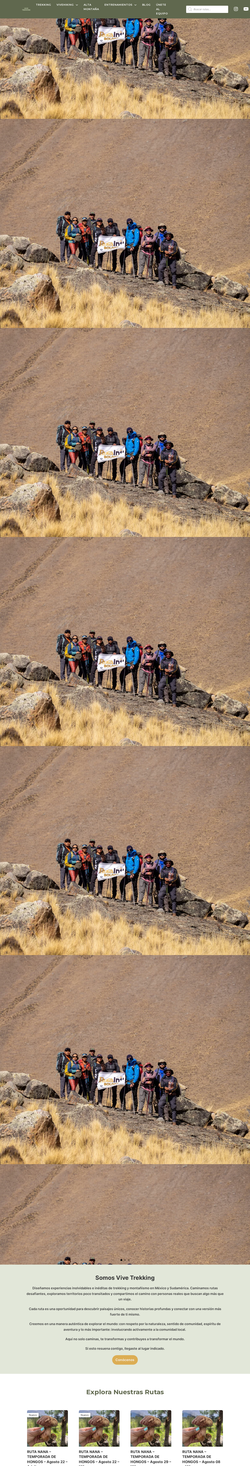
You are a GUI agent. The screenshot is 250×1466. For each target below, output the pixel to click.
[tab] (121, 1260)
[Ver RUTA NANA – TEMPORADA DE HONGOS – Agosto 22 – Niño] (99, 1428)
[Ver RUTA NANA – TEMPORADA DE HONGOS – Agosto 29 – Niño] (150, 1428)
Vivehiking (65, 4)
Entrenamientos (118, 4)
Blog (146, 4)
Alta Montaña (91, 7)
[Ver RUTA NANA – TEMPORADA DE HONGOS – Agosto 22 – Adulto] (47, 1428)
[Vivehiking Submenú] (77, 5)
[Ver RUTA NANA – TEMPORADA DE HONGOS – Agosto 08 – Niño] (202, 1428)
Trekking (43, 4)
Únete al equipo (162, 9)
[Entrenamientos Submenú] (135, 5)
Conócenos (125, 1360)
